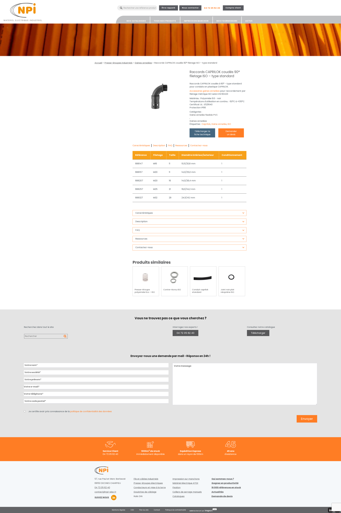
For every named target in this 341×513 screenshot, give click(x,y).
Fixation (176, 487)
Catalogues (178, 496)
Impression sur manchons (186, 478)
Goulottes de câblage (145, 492)
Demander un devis (231, 133)
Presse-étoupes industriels (118, 62)
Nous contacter (190, 8)
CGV (132, 510)
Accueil (98, 62)
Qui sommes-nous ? (223, 478)
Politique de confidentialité (175, 510)
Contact (157, 510)
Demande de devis (222, 496)
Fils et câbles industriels (146, 478)
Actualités (218, 492)
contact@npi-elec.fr (105, 492)
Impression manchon (196, 21)
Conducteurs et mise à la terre (150, 487)
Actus (249, 21)
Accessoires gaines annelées (205, 91)
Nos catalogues (136, 21)
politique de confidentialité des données (91, 411)
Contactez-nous (199, 145)
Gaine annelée (219, 124)
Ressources (181, 145)
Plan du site (143, 510)
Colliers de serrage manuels (187, 492)
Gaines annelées (143, 62)
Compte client (233, 8)
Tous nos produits (165, 21)
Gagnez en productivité (225, 483)
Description (159, 145)
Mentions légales (118, 510)
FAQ (170, 145)
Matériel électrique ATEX (185, 483)
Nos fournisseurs (226, 21)
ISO (229, 124)
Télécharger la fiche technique (202, 133)
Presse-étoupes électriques (148, 483)
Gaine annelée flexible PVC (204, 114)
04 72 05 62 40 (212, 8)
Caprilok (206, 124)
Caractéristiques (141, 145)
